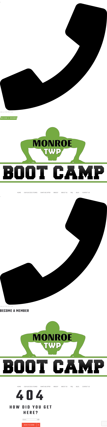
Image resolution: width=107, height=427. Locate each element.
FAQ (71, 192)
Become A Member (14, 311)
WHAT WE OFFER (45, 192)
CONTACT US (86, 192)
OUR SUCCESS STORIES (30, 192)
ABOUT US (64, 192)
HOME (19, 192)
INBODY (56, 192)
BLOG (77, 192)
